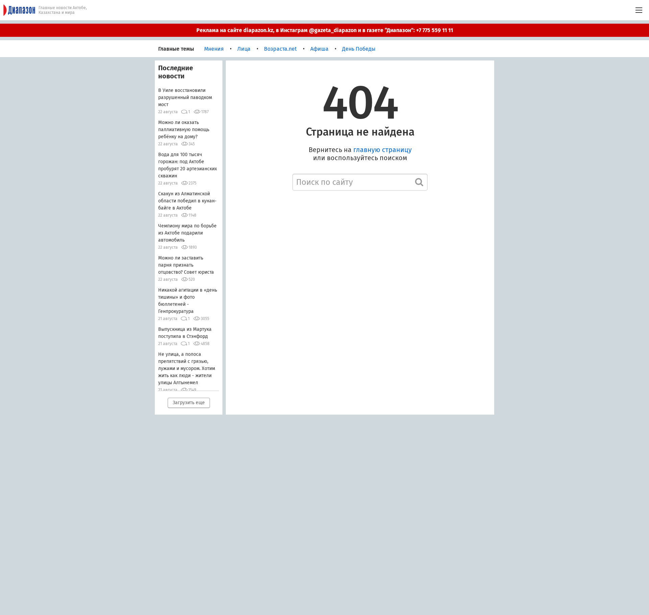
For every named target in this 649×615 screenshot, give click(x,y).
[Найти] (419, 182)
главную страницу (382, 150)
